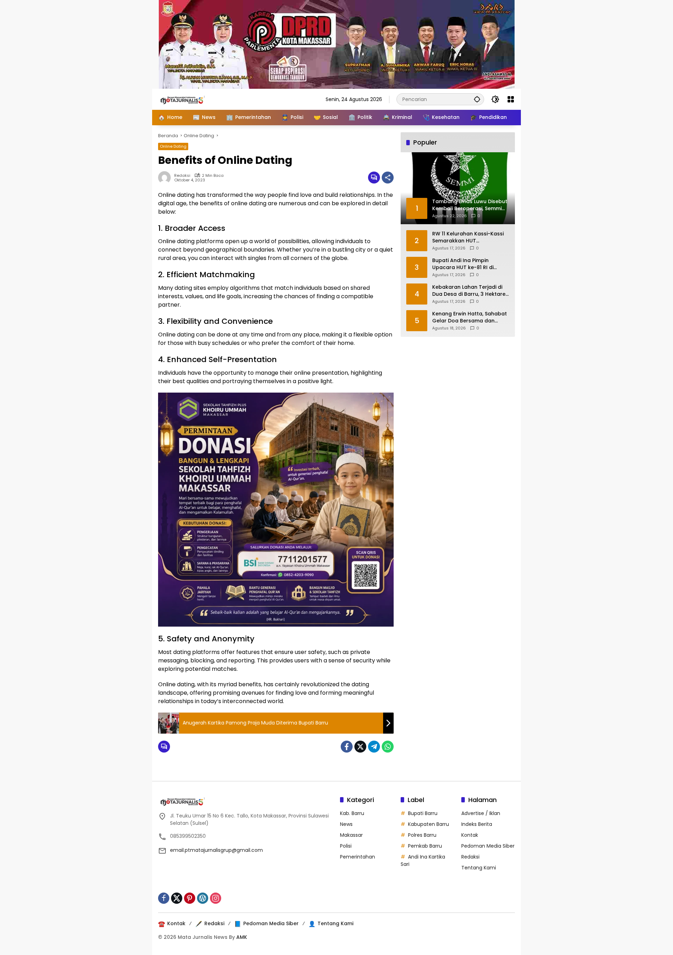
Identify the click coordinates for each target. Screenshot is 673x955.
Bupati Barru (422, 813)
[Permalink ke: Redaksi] (166, 177)
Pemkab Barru (425, 845)
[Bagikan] (388, 177)
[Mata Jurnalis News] (193, 98)
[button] (477, 99)
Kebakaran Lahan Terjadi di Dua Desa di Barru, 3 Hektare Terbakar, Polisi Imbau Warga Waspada (470, 290)
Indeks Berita (476, 824)
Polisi (346, 845)
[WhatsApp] (388, 747)
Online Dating (173, 146)
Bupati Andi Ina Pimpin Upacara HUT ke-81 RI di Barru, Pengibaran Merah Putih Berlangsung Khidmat (470, 264)
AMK (241, 937)
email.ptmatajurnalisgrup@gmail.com (216, 850)
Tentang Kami (478, 867)
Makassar (351, 835)
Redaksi (182, 176)
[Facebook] (347, 747)
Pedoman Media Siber (488, 845)
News (346, 824)
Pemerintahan (357, 856)
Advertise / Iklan (480, 813)
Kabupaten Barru (428, 824)
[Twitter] (360, 747)
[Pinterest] (189, 898)
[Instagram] (215, 898)
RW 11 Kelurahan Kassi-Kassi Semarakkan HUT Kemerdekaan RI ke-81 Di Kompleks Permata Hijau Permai (468, 237)
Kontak (469, 835)
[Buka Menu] (511, 99)
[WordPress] (202, 898)
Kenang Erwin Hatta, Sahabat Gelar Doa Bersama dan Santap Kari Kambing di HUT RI (469, 317)
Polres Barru (422, 835)
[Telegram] (374, 747)
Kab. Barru (352, 813)
